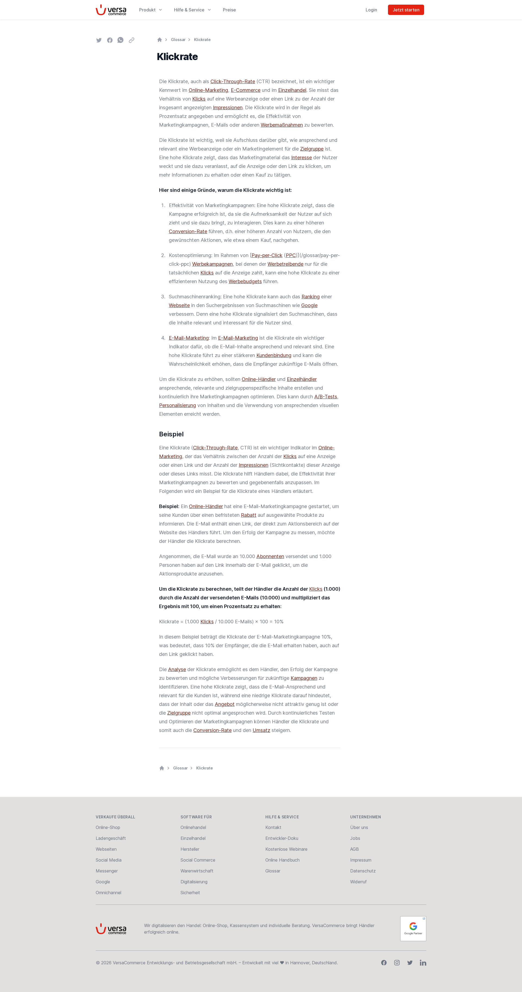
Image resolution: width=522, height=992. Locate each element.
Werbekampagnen (212, 264)
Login (371, 9)
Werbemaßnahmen (282, 125)
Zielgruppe (312, 149)
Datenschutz (363, 871)
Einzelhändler (302, 379)
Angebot (225, 704)
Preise (229, 9)
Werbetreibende (285, 264)
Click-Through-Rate (232, 81)
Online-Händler (259, 379)
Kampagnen (304, 678)
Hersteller (190, 849)
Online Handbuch (282, 860)
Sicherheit (190, 892)
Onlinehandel (193, 827)
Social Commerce (198, 860)
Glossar (178, 39)
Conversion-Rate (188, 231)
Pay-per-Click (266, 255)
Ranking (311, 296)
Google (309, 305)
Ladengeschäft (111, 838)
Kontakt (273, 827)
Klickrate (202, 39)
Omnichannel (108, 892)
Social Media (109, 860)
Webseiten (106, 849)
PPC (291, 255)
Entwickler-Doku (281, 838)
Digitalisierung (194, 881)
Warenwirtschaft (197, 871)
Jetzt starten (406, 9)
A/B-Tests (325, 396)
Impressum (360, 860)
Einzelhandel (292, 90)
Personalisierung (177, 405)
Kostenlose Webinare (286, 849)
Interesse (301, 157)
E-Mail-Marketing (189, 338)
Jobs (355, 838)
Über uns (359, 827)
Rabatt (248, 515)
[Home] (159, 39)
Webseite (179, 305)
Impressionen (228, 107)
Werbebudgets (245, 281)
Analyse (177, 669)
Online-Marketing (208, 90)
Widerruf (358, 881)
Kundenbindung (273, 355)
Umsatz (261, 730)
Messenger (107, 871)
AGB (354, 849)
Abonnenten (270, 556)
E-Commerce (245, 90)
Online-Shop (108, 827)
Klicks (199, 99)
